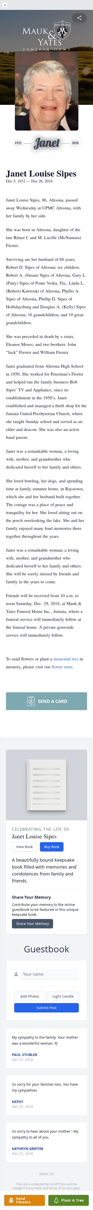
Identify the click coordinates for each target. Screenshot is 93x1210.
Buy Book (51, 846)
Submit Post (47, 1007)
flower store (62, 667)
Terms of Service (60, 1188)
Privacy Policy (32, 1188)
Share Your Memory (32, 923)
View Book (24, 846)
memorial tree (65, 659)
